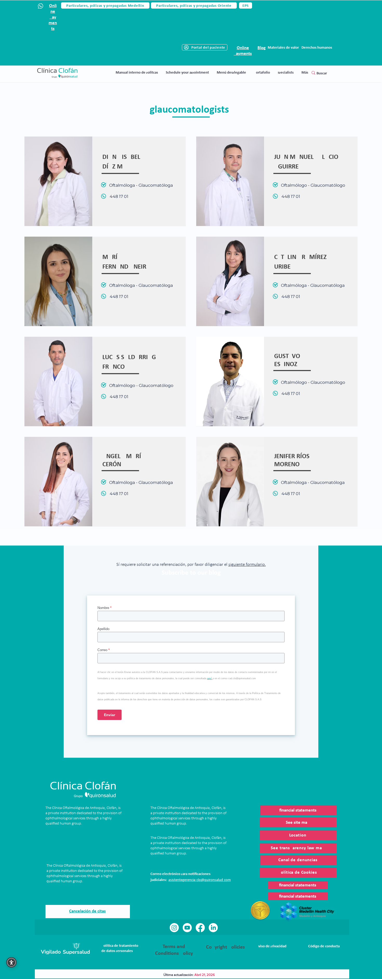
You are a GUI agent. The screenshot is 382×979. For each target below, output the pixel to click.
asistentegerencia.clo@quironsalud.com (199, 880)
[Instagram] (174, 927)
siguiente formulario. (247, 564)
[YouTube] (187, 927)
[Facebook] (200, 927)
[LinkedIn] (213, 927)
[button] (231, 72)
